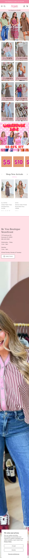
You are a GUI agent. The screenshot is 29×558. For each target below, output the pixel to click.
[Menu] (2, 6)
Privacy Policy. (8, 541)
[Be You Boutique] (14, 6)
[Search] (5, 6)
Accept (14, 546)
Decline (14, 550)
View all (14, 177)
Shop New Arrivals (14, 174)
